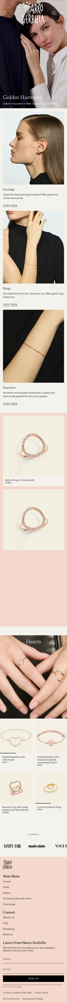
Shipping (8, 928)
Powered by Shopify (33, 999)
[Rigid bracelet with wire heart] (16, 737)
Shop (6, 887)
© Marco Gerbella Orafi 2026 (17, 993)
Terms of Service (9, 987)
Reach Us (8, 917)
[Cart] (62, 13)
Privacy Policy (52, 985)
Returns (7, 934)
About (6, 892)
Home (7, 881)
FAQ (5, 923)
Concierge (9, 904)
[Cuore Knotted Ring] (51, 788)
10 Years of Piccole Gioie (17, 898)
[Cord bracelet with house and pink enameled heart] (51, 737)
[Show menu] (5, 13)
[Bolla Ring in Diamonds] (33, 446)
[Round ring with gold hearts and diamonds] (16, 788)
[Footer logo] (7, 864)
